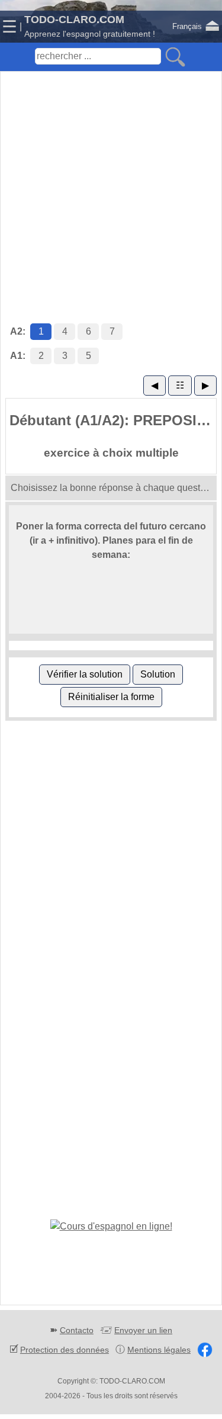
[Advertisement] (111, 185)
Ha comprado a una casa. (94, 595)
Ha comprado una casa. (90, 612)
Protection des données (64, 1349)
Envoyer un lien (143, 1330)
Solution (157, 674)
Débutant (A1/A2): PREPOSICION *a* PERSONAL (112, 420)
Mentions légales (159, 1349)
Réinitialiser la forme (111, 697)
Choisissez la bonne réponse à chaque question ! (114, 488)
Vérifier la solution (85, 674)
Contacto (77, 1330)
